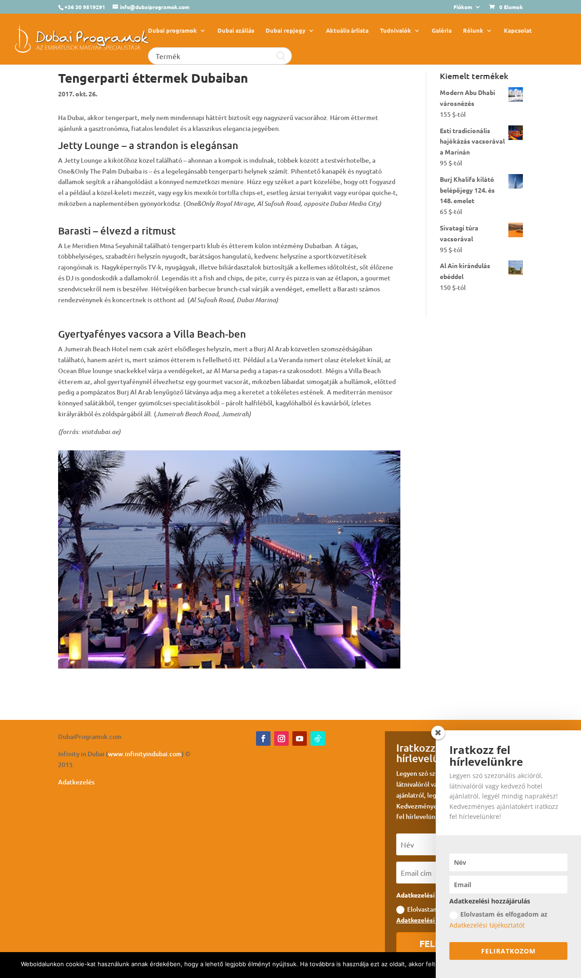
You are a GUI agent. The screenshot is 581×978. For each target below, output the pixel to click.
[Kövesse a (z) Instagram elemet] (281, 738)
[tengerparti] (229, 668)
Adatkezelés (76, 782)
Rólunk (473, 30)
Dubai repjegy (285, 30)
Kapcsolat (518, 30)
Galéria (442, 30)
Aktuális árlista (347, 30)
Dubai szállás (235, 30)
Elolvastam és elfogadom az (498, 919)
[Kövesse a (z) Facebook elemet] (263, 738)
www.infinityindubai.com (145, 753)
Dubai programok (172, 30)
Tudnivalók (395, 30)
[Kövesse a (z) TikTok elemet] (317, 738)
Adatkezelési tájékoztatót (487, 925)
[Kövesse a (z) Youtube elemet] (299, 738)
